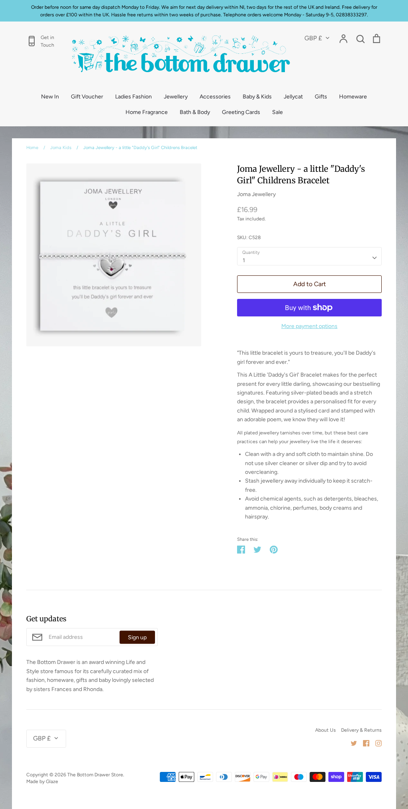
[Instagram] (375, 743)
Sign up (137, 637)
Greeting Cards (241, 112)
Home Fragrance (147, 112)
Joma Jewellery (256, 194)
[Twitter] (351, 743)
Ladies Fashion (133, 96)
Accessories (215, 96)
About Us (325, 730)
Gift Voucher (87, 96)
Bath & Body (195, 112)
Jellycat (293, 96)
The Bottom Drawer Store (95, 775)
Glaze (52, 781)
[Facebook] (363, 743)
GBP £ (313, 38)
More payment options (309, 326)
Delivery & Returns (361, 730)
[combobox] (309, 256)
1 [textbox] (244, 260)
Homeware (353, 96)
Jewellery (176, 96)
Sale (277, 112)
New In (50, 96)
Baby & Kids (257, 96)
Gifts (321, 96)
